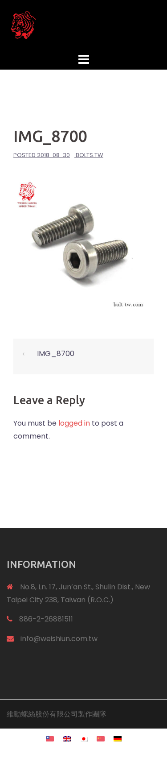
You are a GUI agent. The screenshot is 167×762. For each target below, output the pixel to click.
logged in (74, 423)
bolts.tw (89, 155)
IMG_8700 (55, 353)
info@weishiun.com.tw (59, 639)
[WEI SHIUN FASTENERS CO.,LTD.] (83, 25)
